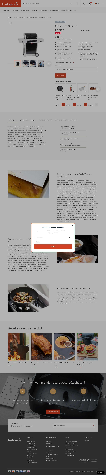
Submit (53, 246)
